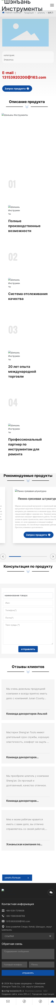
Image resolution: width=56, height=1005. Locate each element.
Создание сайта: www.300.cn (16, 994)
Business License (33, 991)
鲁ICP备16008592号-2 (13, 991)
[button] (3, 556)
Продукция (29, 13)
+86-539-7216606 (14, 910)
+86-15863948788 (15, 916)
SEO (45, 991)
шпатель (41, 13)
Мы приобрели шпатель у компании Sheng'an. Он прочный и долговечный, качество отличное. (27, 780)
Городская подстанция (43, 994)
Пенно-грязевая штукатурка (28, 498)
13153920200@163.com (17, 921)
